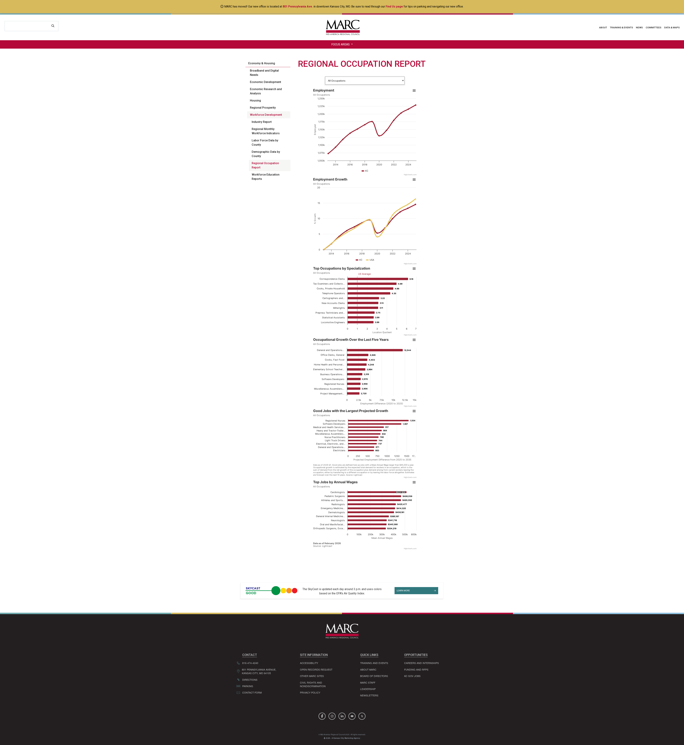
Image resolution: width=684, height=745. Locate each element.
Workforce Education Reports (265, 177)
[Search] (53, 26)
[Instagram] (333, 715)
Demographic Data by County (266, 154)
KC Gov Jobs (412, 676)
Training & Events (621, 27)
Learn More (403, 590)
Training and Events (374, 663)
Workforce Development (266, 114)
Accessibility (309, 663)
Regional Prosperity (263, 107)
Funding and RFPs (416, 669)
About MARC (368, 669)
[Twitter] (361, 715)
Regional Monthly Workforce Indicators (266, 131)
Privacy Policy (310, 692)
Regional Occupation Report (265, 165)
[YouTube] (352, 715)
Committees (653, 27)
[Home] (342, 27)
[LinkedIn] (343, 715)
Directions (249, 679)
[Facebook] (323, 715)
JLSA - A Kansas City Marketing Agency (342, 738)
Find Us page (394, 6)
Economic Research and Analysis (266, 91)
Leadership (368, 689)
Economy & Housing (261, 63)
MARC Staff (367, 682)
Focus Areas (340, 44)
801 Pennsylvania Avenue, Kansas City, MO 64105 (259, 671)
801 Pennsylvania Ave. (298, 6)
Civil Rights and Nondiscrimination (313, 684)
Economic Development (265, 82)
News (639, 27)
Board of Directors (374, 676)
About (603, 27)
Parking (247, 686)
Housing (255, 100)
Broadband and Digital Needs (264, 73)
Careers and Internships (421, 663)
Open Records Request (316, 669)
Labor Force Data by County (265, 142)
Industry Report (262, 122)
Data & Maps (672, 27)
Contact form (252, 692)
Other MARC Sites (312, 676)
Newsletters (369, 695)
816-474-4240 (250, 663)
